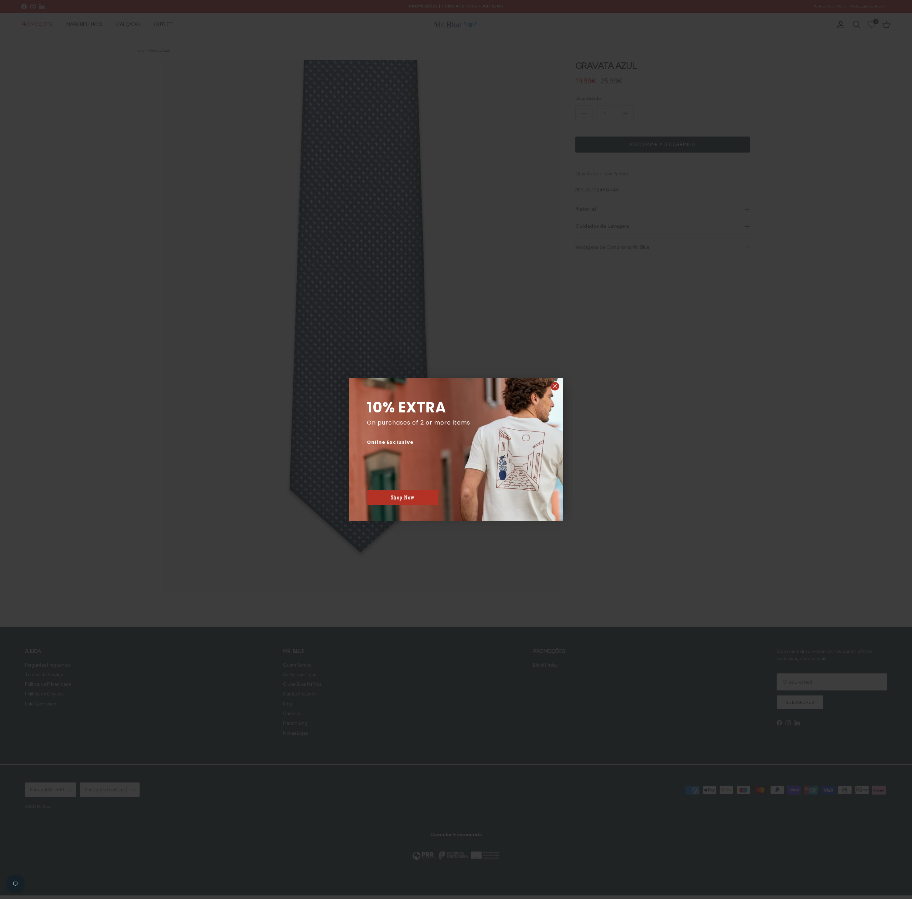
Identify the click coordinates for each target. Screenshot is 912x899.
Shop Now (403, 497)
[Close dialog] (554, 386)
